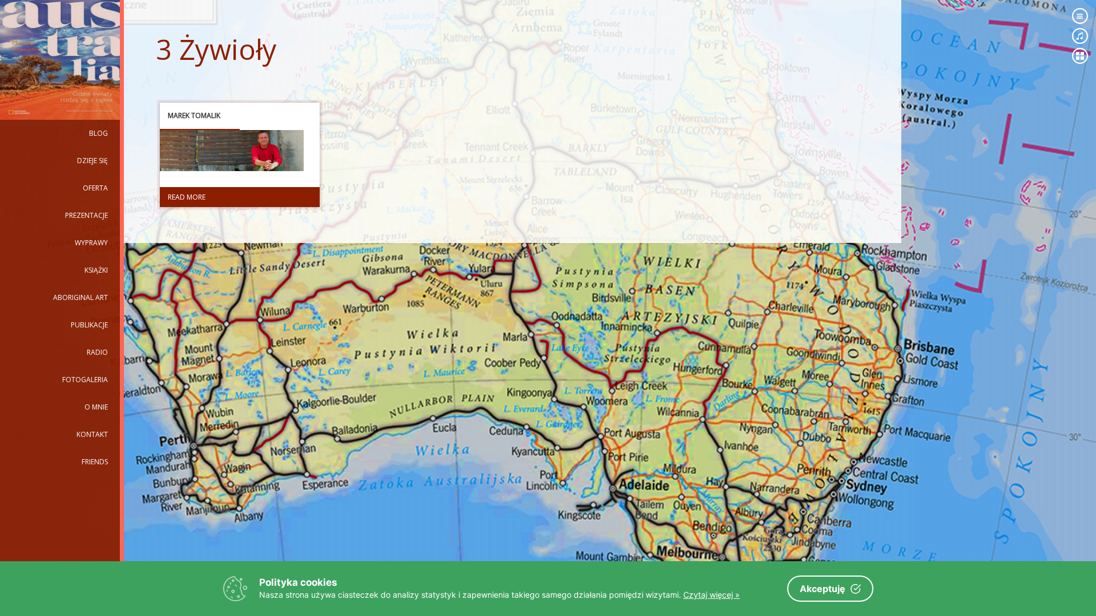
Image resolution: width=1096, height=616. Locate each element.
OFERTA (95, 188)
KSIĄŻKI (96, 270)
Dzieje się (92, 160)
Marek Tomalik (194, 115)
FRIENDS (95, 462)
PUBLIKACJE (89, 325)
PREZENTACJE (86, 215)
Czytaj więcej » (711, 594)
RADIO (97, 352)
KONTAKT (92, 434)
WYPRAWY (91, 243)
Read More (187, 197)
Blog (98, 133)
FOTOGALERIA (85, 379)
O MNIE (96, 407)
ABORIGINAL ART (80, 297)
